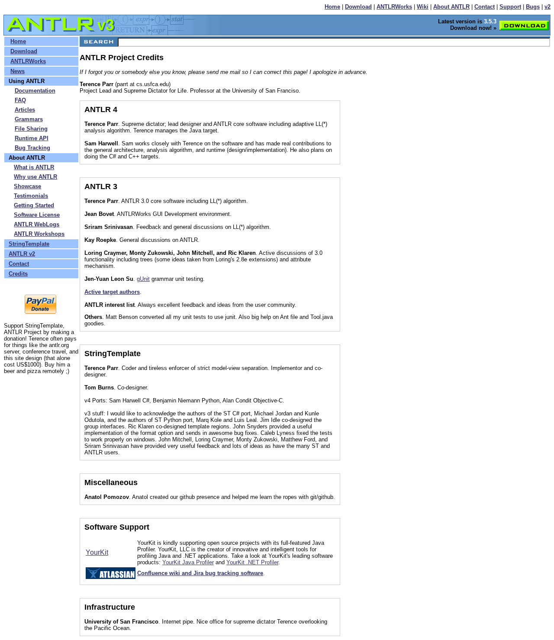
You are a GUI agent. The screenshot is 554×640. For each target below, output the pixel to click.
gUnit (143, 279)
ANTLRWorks (394, 6)
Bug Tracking (32, 148)
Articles (25, 109)
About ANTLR (451, 6)
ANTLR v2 (22, 254)
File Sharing (31, 128)
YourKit (97, 552)
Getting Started (34, 205)
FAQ (20, 100)
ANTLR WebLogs (36, 224)
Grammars (29, 119)
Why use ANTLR (35, 177)
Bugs (533, 6)
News (17, 71)
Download (358, 6)
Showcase (27, 186)
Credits (18, 273)
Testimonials (31, 196)
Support (510, 6)
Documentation (35, 90)
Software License (37, 215)
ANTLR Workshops (39, 234)
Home (332, 6)
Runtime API (31, 138)
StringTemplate (29, 244)
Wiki (422, 6)
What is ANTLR (34, 167)
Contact (484, 6)
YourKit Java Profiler (188, 562)
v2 (547, 6)
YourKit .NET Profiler (252, 562)
